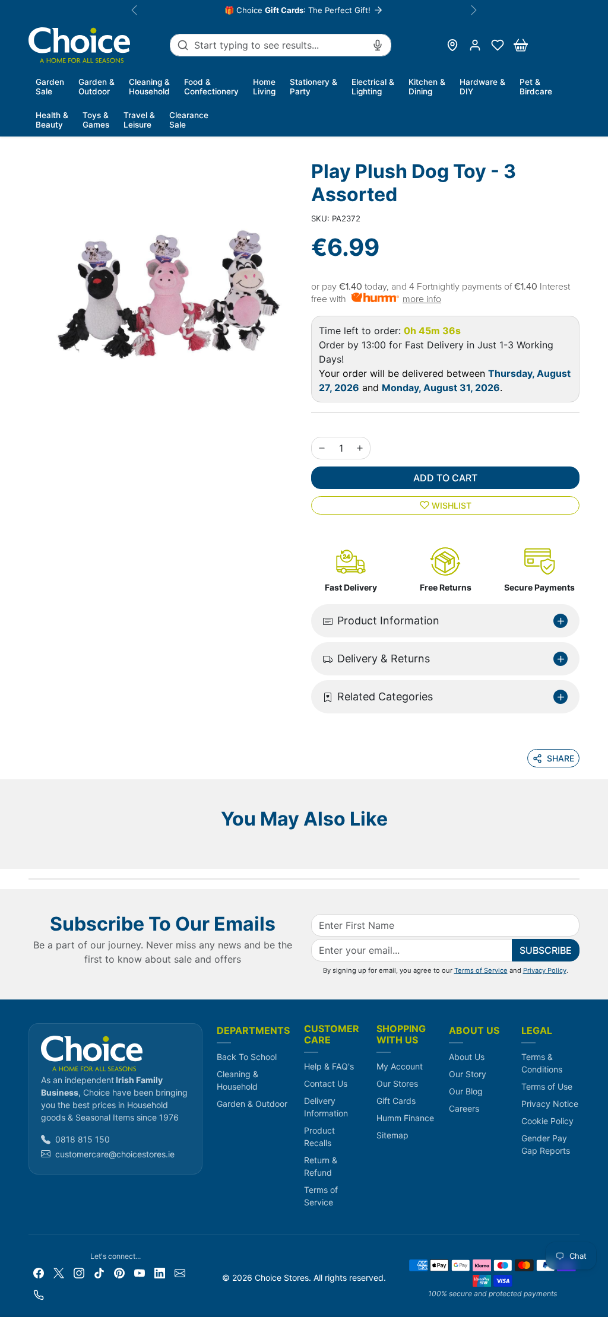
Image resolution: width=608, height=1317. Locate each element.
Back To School (247, 1057)
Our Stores (397, 1083)
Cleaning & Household (237, 1080)
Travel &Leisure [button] (139, 119)
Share (560, 758)
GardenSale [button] (50, 86)
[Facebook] (38, 1272)
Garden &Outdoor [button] (96, 86)
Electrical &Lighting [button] (373, 86)
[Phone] (38, 1294)
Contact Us (325, 1083)
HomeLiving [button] (264, 86)
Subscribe (546, 950)
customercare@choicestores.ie (115, 1154)
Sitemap (392, 1135)
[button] (497, 45)
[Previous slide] (32, 851)
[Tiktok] (99, 1272)
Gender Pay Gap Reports (545, 1144)
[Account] (475, 45)
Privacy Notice (549, 1104)
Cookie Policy (547, 1121)
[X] (59, 1272)
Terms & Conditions (541, 1063)
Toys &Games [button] (96, 119)
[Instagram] (79, 1272)
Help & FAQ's (329, 1066)
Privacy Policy (544, 970)
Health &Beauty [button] (52, 119)
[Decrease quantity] (321, 448)
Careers (464, 1108)
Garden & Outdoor (252, 1104)
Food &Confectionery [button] (211, 86)
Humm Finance (405, 1118)
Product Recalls (319, 1136)
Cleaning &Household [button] (149, 86)
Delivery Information (326, 1107)
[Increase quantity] (359, 448)
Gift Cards (396, 1101)
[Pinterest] (119, 1272)
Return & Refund (320, 1166)
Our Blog (466, 1091)
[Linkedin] (160, 1272)
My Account (399, 1066)
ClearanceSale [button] (188, 119)
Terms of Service (481, 970)
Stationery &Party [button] (313, 86)
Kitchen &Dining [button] (426, 86)
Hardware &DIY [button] (482, 86)
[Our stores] (452, 45)
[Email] (180, 1272)
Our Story (467, 1074)
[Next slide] (576, 851)
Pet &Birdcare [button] (536, 86)
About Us (466, 1057)
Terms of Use (546, 1086)
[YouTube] (139, 1272)
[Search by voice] (377, 45)
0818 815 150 (82, 1139)
